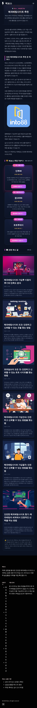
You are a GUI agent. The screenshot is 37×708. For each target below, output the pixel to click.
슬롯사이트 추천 (6, 637)
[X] (3, 704)
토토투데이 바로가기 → (18, 240)
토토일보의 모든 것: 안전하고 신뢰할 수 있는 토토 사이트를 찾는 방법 (18, 372)
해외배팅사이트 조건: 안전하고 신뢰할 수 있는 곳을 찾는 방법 (17, 326)
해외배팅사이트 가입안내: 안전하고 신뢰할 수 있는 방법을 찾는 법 (18, 420)
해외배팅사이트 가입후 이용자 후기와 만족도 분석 (17, 281)
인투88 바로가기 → (18, 186)
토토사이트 (6, 654)
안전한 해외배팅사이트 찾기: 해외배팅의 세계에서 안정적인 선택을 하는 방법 (18, 517)
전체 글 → (29, 249)
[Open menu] (33, 3)
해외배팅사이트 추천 (6, 598)
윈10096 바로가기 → (18, 213)
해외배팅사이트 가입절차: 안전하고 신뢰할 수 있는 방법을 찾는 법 (18, 468)
